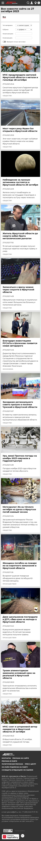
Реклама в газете (9, 761)
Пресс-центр (30, 764)
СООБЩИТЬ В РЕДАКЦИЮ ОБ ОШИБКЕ (17, 770)
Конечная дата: (8, 38)
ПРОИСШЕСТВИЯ (9, 584)
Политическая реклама (12, 764)
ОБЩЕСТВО (7, 95)
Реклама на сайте (20, 758)
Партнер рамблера (20, 830)
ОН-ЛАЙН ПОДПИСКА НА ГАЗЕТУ (15, 767)
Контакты (6, 758)
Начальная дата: (8, 34)
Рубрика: (6, 29)
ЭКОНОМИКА (8, 369)
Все (4, 17)
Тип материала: (8, 25)
